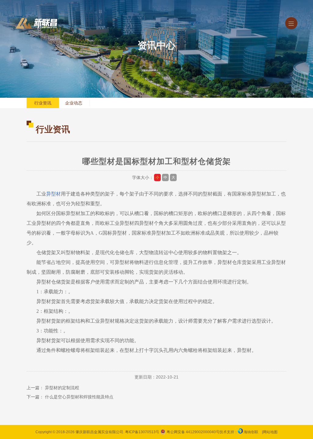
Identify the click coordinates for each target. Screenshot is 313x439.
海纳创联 (251, 432)
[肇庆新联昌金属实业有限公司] (36, 23)
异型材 (53, 193)
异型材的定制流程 (62, 387)
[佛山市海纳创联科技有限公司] (240, 432)
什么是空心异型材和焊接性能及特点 (79, 396)
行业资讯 (42, 103)
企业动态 (73, 103)
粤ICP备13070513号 (142, 432)
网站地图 (270, 432)
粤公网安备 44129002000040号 (192, 432)
